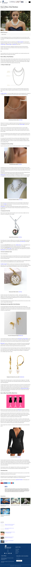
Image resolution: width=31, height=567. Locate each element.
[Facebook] (5, 553)
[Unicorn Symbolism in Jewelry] (15, 498)
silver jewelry (3, 249)
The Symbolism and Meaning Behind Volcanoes (5, 505)
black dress (20, 409)
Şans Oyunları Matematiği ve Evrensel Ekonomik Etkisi (7, 561)
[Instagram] (7, 553)
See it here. (21, 119)
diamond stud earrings (24, 388)
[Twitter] (11, 553)
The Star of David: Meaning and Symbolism (5, 516)
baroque (5, 203)
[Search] (29, 2)
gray (8, 248)
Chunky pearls (3, 174)
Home (1, 5)
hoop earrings (9, 44)
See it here (20, 237)
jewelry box (15, 44)
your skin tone (22, 241)
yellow (17, 244)
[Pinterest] (9, 553)
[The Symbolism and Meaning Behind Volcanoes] (5, 498)
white (10, 248)
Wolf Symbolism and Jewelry (25, 505)
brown (20, 244)
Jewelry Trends (4, 5)
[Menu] (1, 2)
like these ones (20, 335)
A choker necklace (4, 93)
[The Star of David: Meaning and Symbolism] (5, 508)
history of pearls (20, 41)
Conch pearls (3, 206)
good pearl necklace (19, 479)
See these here (22, 376)
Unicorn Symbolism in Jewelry (15, 505)
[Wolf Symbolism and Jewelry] (25, 498)
